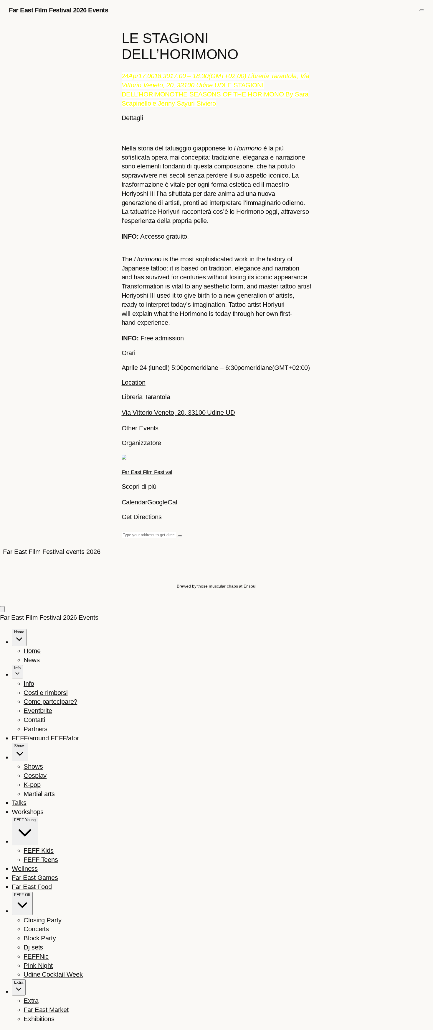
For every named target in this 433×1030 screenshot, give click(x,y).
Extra (31, 1000)
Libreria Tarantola (146, 397)
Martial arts (39, 794)
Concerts (36, 929)
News (32, 660)
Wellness (25, 868)
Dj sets (33, 947)
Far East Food (32, 886)
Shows (33, 766)
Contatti (34, 720)
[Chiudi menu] (2, 609)
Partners (35, 729)
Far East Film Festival (147, 472)
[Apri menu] (421, 10)
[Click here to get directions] (180, 536)
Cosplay (35, 775)
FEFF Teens (41, 859)
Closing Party (43, 920)
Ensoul (250, 586)
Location (134, 382)
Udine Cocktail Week (53, 974)
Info (29, 683)
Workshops (28, 812)
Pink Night (38, 965)
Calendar (134, 502)
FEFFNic (36, 956)
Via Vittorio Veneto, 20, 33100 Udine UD (178, 412)
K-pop (32, 784)
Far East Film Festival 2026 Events (58, 10)
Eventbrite (38, 710)
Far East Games (35, 877)
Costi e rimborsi (45, 692)
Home (32, 651)
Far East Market (46, 1009)
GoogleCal (162, 502)
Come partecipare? (50, 701)
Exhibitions (39, 1019)
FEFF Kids (39, 850)
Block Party (40, 938)
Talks (19, 802)
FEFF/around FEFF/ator (45, 738)
